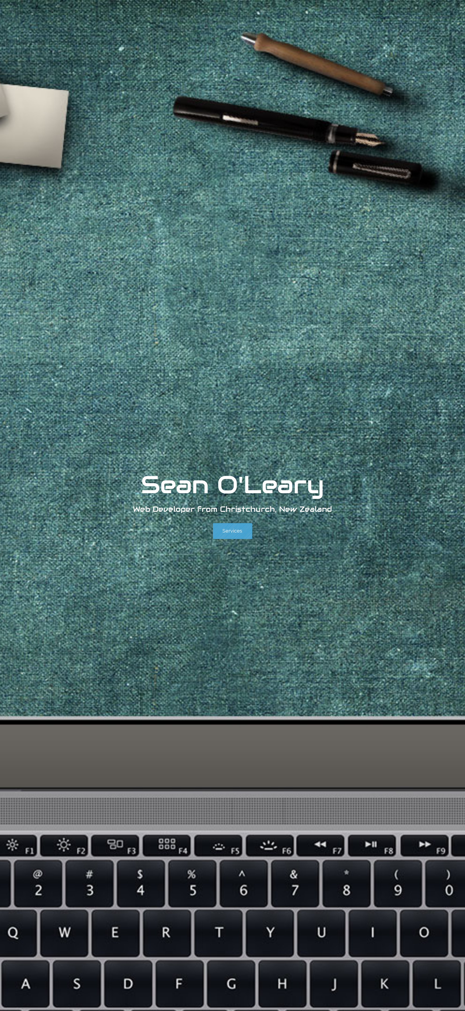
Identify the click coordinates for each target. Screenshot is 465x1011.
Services (232, 531)
